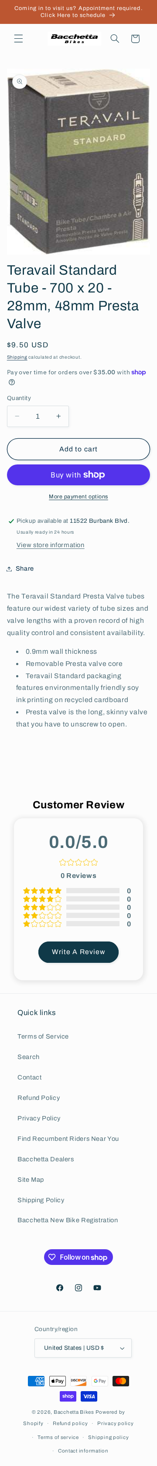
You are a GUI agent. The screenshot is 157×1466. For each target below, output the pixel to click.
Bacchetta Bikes (74, 1412)
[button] (18, 39)
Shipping (17, 357)
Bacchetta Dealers (45, 1159)
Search (28, 1056)
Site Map (30, 1179)
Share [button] (25, 568)
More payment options (78, 497)
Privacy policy (115, 1423)
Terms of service (58, 1437)
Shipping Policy (40, 1200)
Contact (29, 1077)
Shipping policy (108, 1437)
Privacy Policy (39, 1118)
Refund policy (70, 1423)
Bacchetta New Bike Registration (67, 1220)
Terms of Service (43, 1036)
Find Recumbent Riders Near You (68, 1138)
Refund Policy (38, 1097)
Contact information (83, 1450)
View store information (51, 544)
